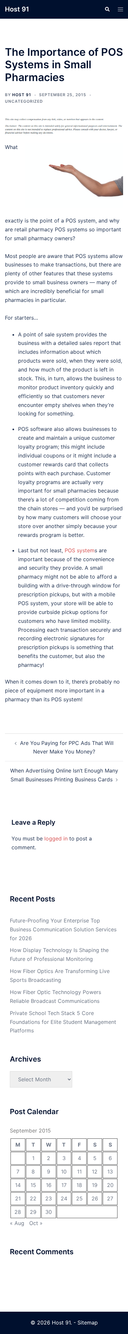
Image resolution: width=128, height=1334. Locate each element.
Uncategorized (24, 101)
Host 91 (17, 9)
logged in (56, 838)
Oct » (36, 1223)
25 (79, 1198)
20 (110, 1185)
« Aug (17, 1223)
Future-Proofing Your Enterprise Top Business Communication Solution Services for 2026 (63, 929)
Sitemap (87, 1322)
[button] (107, 9)
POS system (80, 550)
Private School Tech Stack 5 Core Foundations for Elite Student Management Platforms (63, 1022)
